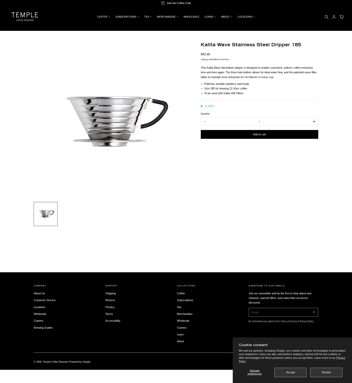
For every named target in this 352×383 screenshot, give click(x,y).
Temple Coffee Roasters (56, 361)
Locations (39, 307)
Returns (110, 300)
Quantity (205, 113)
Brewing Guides (43, 327)
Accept (290, 372)
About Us (39, 293)
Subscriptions (185, 300)
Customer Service (45, 300)
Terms (109, 313)
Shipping (204, 59)
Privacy (110, 307)
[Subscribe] (313, 312)
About (180, 341)
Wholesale (40, 313)
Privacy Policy (306, 321)
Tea (179, 307)
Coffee (181, 293)
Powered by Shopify (80, 361)
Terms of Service (289, 321)
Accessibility (112, 320)
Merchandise (184, 313)
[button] (326, 17)
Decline (326, 372)
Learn (180, 334)
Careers (38, 320)
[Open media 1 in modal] (184, 49)
